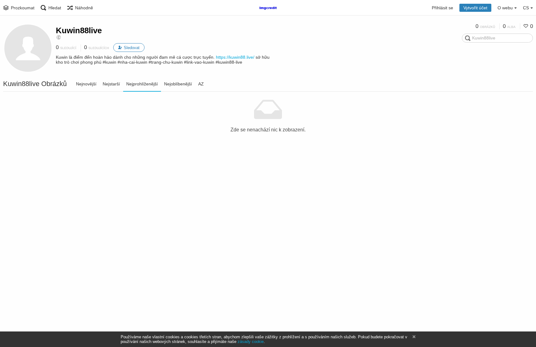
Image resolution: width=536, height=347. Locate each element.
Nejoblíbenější (178, 83)
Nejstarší (111, 83)
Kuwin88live (79, 30)
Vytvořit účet (475, 7)
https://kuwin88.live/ (235, 57)
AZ (201, 83)
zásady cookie (251, 341)
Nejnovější (86, 83)
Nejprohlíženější (142, 83)
